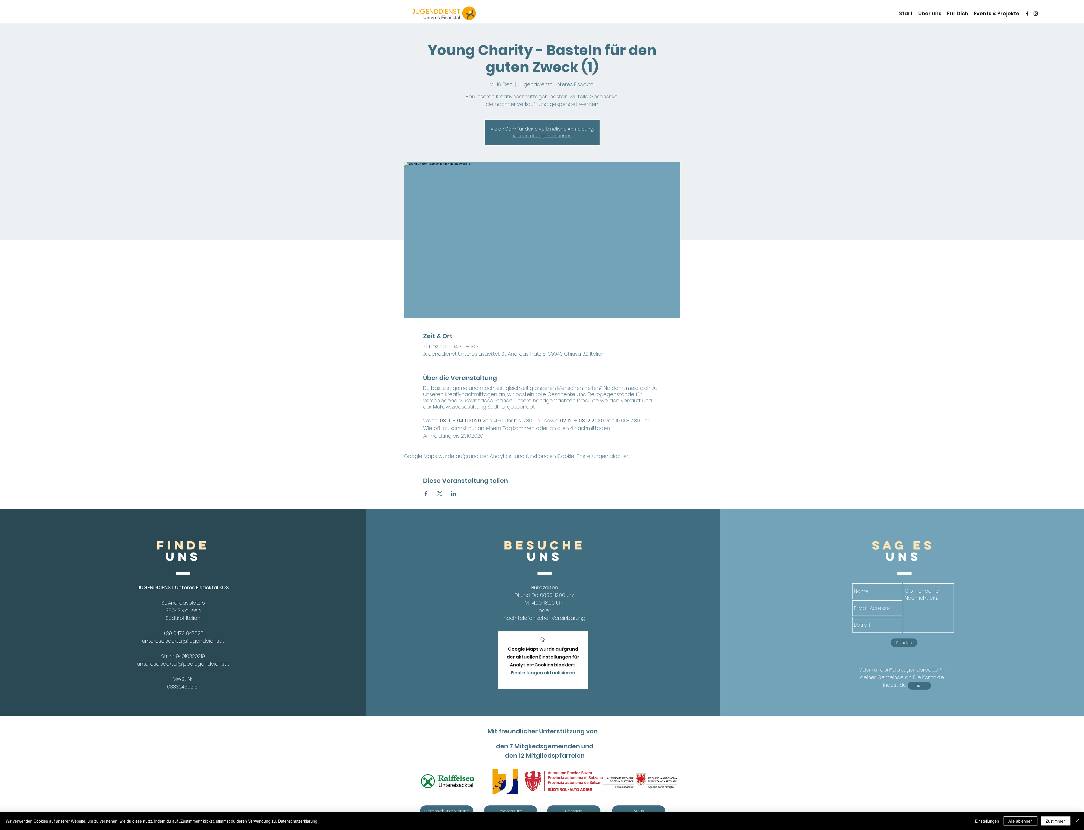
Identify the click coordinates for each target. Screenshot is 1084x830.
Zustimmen (1056, 821)
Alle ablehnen (1020, 821)
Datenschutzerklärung (297, 821)
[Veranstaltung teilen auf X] (439, 493)
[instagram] (1036, 13)
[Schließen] (1077, 820)
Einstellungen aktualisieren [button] (543, 673)
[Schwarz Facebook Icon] (1027, 13)
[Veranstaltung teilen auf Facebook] (426, 493)
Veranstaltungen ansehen (542, 135)
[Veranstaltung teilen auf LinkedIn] (453, 493)
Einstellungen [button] (987, 821)
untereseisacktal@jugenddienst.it (183, 640)
